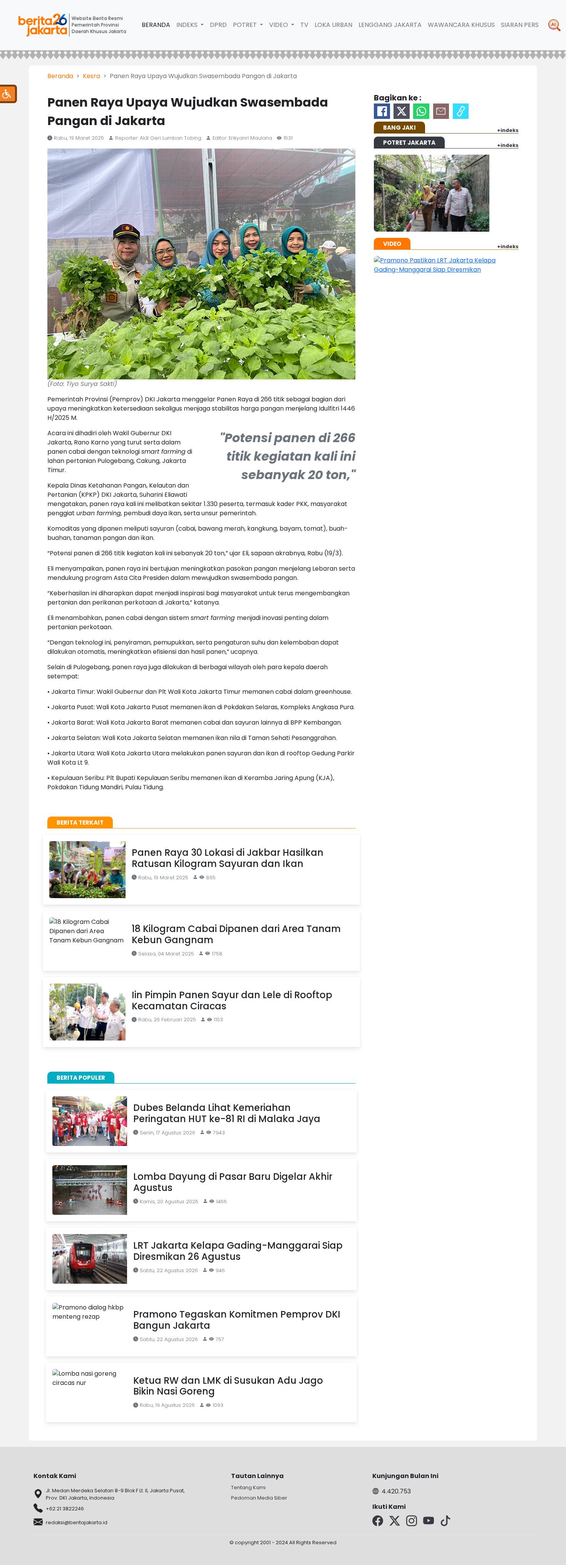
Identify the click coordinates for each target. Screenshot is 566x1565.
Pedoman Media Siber (259, 1498)
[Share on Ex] (402, 111)
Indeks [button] (187, 24)
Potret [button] (245, 24)
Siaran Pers (520, 24)
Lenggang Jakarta (390, 24)
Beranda (156, 24)
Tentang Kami (248, 1487)
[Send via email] (441, 111)
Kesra (91, 76)
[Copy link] (461, 111)
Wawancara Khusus (461, 24)
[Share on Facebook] (382, 111)
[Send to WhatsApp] (421, 111)
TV (304, 24)
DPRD (218, 24)
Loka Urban (333, 24)
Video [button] (279, 24)
